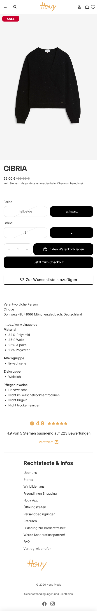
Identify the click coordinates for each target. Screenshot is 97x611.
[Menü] (5, 7)
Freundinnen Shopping (40, 493)
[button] (48, 280)
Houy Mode (53, 584)
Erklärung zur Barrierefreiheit (44, 528)
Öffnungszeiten (34, 507)
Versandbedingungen (39, 514)
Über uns (30, 472)
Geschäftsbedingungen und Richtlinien (48, 594)
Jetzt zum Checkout (49, 262)
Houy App (30, 500)
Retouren (30, 521)
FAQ (26, 541)
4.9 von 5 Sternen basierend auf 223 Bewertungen (48, 433)
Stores (28, 479)
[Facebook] (44, 603)
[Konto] (79, 7)
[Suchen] (15, 7)
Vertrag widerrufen (37, 548)
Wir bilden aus (33, 486)
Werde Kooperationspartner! (44, 535)
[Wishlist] (93, 7)
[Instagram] (52, 603)
